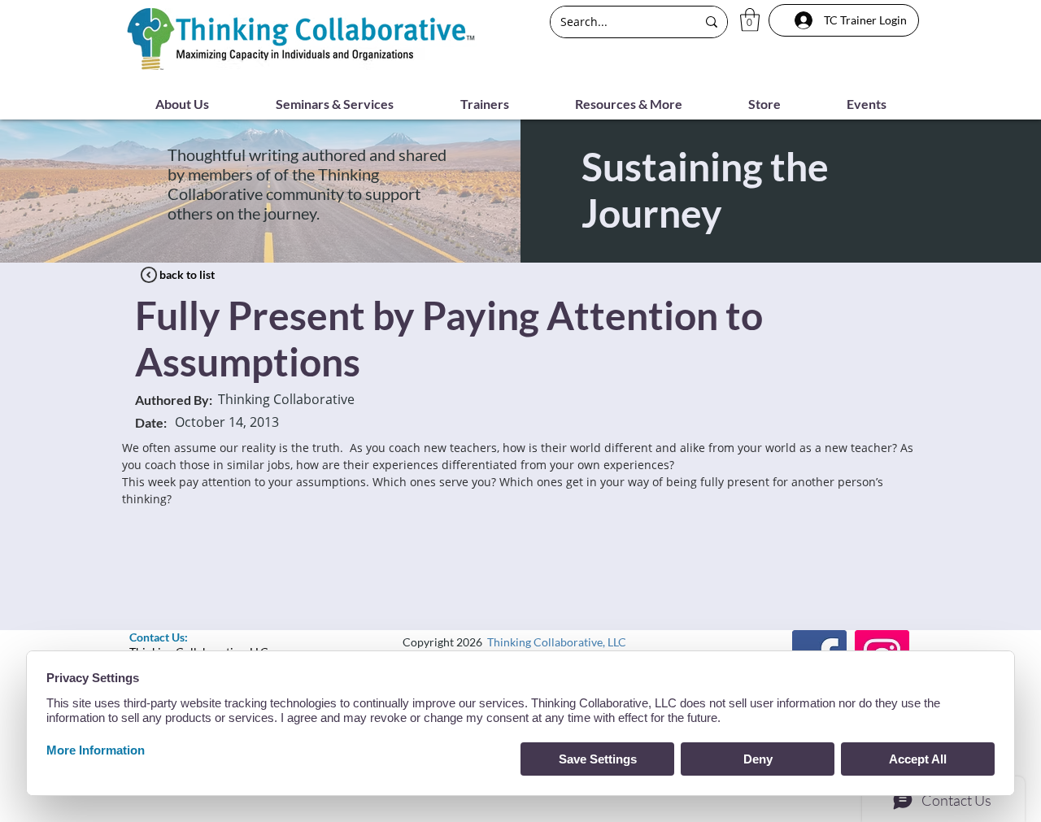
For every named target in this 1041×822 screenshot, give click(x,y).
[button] (750, 20)
